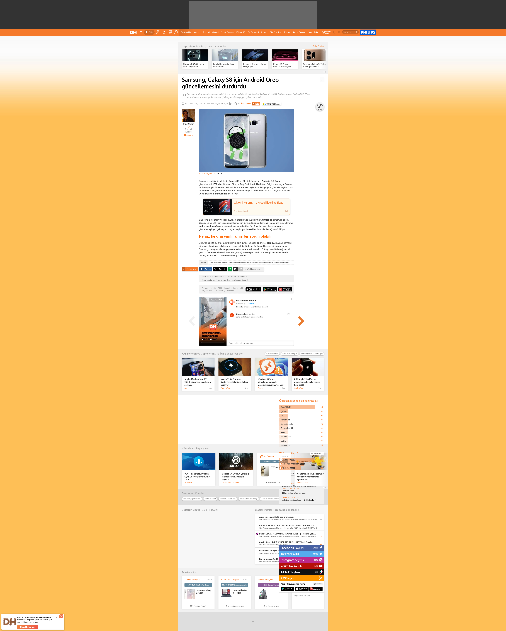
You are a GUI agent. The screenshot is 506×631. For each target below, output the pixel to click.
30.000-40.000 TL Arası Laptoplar (234, 585)
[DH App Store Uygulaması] (302, 589)
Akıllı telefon (189, 353)
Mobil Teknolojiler (218, 277)
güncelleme (296, 500)
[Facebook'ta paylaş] (221, 173)
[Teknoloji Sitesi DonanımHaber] (133, 32)
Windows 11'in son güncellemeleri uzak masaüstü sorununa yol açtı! (270, 382)
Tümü (284, 456)
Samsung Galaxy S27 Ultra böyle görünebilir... (314, 65)
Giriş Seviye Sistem (271, 585)
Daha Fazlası (318, 46)
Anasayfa (205, 277)
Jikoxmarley (241, 314)
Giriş (151, 32)
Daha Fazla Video (217, 300)
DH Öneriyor (269, 456)
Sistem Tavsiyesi (265, 580)
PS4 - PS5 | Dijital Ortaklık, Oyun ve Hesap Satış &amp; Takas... (197, 476)
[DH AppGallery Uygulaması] (316, 589)
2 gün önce (251, 314)
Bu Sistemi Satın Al (272, 606)
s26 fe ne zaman (272, 354)
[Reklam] (368, 32)
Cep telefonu (208, 353)
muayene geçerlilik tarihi (191, 499)
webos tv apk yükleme (227, 499)
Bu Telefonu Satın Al (274, 483)
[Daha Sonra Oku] (322, 79)
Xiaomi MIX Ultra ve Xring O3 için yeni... (254, 65)
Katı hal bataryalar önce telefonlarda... (223, 65)
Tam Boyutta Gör (208, 174)
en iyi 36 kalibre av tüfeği (248, 499)
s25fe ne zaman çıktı (290, 354)
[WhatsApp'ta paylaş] (230, 269)
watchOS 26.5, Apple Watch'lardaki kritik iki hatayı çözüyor (234, 382)
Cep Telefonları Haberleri (236, 277)
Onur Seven (188, 124)
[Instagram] (232, 302)
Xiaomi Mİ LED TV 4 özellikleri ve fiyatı (258, 202)
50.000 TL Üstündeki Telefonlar (198, 585)
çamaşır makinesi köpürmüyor (272, 499)
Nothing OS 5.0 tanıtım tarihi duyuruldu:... (193, 65)
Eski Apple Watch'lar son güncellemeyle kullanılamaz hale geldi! (307, 382)
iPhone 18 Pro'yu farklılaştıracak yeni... (282, 65)
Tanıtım (319, 584)
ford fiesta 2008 (210, 499)
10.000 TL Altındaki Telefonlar (274, 462)
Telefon (247, 104)
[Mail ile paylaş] (235, 269)
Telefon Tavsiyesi (192, 580)
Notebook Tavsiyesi (230, 580)
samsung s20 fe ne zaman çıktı (312, 354)
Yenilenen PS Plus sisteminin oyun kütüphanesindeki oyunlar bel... (310, 476)
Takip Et (251, 304)
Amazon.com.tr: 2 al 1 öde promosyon (276, 517)
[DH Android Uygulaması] (287, 589)
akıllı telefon (286, 500)
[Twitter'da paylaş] (218, 173)
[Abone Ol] (188, 135)
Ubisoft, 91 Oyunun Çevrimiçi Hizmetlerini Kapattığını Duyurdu (235, 476)
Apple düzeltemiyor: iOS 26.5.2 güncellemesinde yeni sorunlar (197, 382)
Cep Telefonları (191, 46)
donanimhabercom (246, 300)
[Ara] (357, 32)
